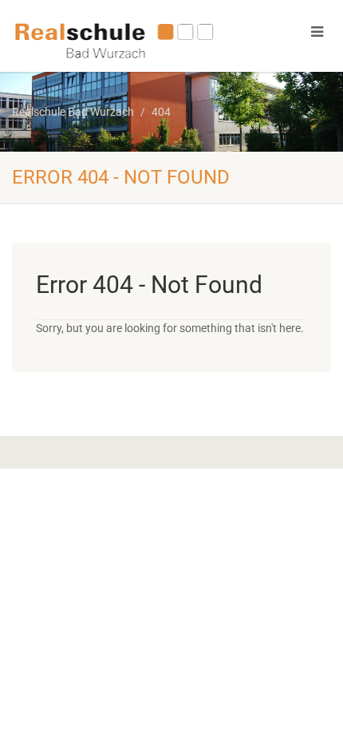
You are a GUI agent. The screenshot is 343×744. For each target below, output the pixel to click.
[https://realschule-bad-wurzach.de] (114, 39)
